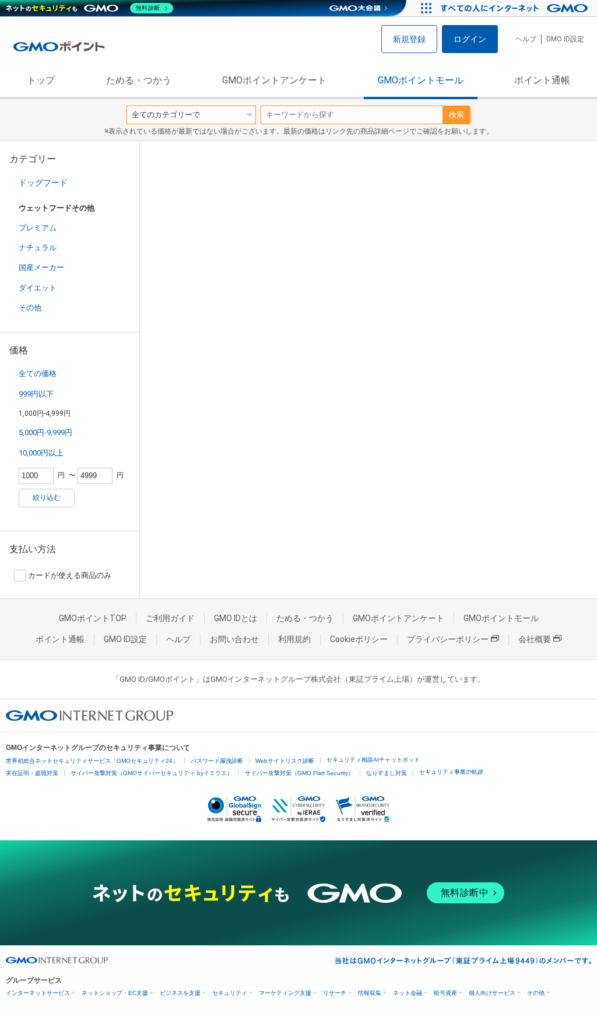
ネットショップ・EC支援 (115, 993)
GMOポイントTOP (93, 618)
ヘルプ (525, 39)
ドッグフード (43, 182)
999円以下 (36, 394)
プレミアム (38, 227)
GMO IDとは (235, 618)
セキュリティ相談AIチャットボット (373, 759)
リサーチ (334, 993)
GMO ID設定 (565, 39)
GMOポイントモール (420, 80)
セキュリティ (229, 993)
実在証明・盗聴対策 (32, 773)
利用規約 (294, 639)
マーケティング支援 (285, 993)
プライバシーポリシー (448, 639)
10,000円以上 (41, 452)
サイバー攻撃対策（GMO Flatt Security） (299, 773)
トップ (41, 80)
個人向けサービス (492, 993)
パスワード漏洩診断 (217, 761)
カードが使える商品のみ (69, 575)
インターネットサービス (38, 993)
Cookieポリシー (359, 639)
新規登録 (409, 39)
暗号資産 (445, 993)
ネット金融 (407, 993)
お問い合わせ (234, 639)
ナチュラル (38, 247)
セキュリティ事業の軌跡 (451, 772)
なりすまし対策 (386, 773)
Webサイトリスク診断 (284, 761)
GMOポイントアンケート (274, 80)
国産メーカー (41, 267)
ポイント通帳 (542, 80)
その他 (30, 307)
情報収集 (369, 993)
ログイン (470, 39)
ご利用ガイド (170, 618)
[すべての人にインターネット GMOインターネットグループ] (515, 8)
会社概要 (534, 639)
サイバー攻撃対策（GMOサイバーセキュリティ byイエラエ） (152, 773)
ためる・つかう (138, 80)
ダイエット (38, 287)
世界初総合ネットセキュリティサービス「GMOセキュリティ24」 (92, 761)
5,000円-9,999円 (45, 432)
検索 (456, 114)
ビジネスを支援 (180, 993)
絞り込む (47, 497)
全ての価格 (38, 373)
